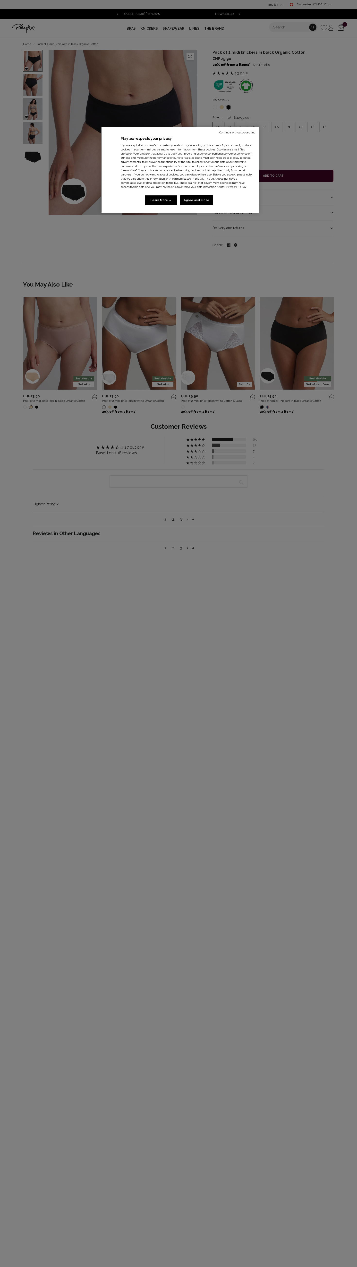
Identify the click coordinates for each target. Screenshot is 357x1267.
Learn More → (161, 200)
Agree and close (196, 200)
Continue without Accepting (237, 132)
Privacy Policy (236, 187)
